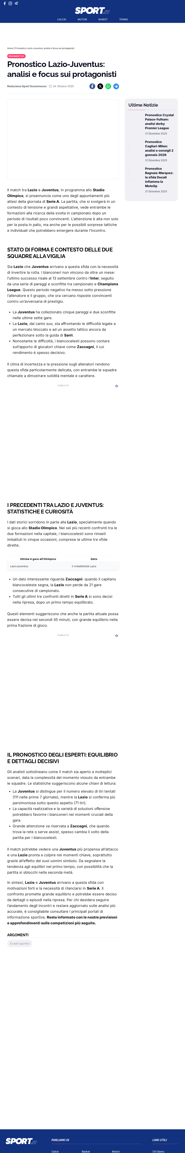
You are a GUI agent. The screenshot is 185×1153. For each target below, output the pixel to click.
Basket (103, 19)
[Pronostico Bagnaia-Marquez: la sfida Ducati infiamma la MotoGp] (135, 179)
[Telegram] (16, 3)
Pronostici (16, 56)
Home (10, 48)
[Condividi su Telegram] (116, 86)
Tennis (123, 19)
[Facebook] (5, 3)
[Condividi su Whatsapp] (108, 86)
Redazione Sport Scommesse (27, 86)
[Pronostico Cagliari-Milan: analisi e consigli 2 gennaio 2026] (135, 151)
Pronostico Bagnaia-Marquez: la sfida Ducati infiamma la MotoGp (159, 177)
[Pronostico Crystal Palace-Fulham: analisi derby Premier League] (135, 124)
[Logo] (92, 10)
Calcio (61, 19)
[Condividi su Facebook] (92, 86)
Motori (82, 19)
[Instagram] (10, 3)
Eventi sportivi (19, 943)
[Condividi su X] (100, 86)
